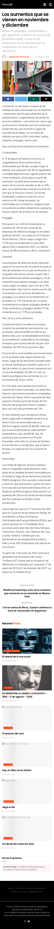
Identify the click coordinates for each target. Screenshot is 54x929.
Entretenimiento (35, 891)
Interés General (11, 651)
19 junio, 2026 (9, 774)
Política (19, 888)
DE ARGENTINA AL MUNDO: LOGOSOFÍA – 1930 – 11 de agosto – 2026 (24, 695)
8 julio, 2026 (8, 737)
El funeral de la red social (16, 656)
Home (10, 888)
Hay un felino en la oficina (16, 770)
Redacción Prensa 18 (19, 56)
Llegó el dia (8, 807)
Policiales (29, 888)
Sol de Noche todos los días (18, 844)
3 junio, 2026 (8, 848)
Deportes (8, 802)
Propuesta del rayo (13, 733)
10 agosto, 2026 (10, 701)
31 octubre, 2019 (42, 56)
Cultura (8, 688)
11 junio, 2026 (9, 811)
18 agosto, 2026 (10, 661)
